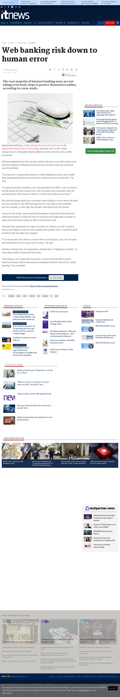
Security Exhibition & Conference (104, 321)
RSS (117, 676)
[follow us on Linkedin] (2, 7)
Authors (79, 676)
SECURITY (28, 23)
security (45, 296)
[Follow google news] (68, 75)
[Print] (75, 70)
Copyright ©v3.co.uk (8, 289)
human (32, 296)
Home (4, 43)
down (19, 296)
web (56, 296)
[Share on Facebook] (59, 70)
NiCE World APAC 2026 (105, 326)
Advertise (93, 676)
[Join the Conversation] (50, 70)
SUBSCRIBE (109, 23)
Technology (21, 43)
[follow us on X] (5, 7)
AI (35, 23)
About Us (59, 676)
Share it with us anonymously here (44, 286)
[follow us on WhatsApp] (16, 7)
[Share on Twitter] (55, 70)
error (25, 296)
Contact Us (52, 676)
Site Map (113, 676)
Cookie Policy (83, 690)
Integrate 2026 (102, 312)
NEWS (3, 23)
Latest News (8, 2)
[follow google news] (12, 7)
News (12, 43)
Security (32, 43)
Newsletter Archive (103, 676)
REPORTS (59, 23)
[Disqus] (40, 501)
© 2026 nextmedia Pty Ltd (19, 676)
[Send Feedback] (67, 70)
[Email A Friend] (71, 70)
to (51, 296)
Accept (112, 688)
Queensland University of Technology (20, 148)
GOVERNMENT (16, 23)
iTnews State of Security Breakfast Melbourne (106, 337)
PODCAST (86, 23)
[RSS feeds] (19, 7)
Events (87, 306)
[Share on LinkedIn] (63, 70)
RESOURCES (72, 23)
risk (38, 296)
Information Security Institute (45, 145)
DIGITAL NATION (44, 23)
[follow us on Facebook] (8, 7)
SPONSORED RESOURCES (56, 306)
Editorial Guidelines (69, 676)
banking (11, 296)
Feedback (86, 676)
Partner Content (13, 306)
